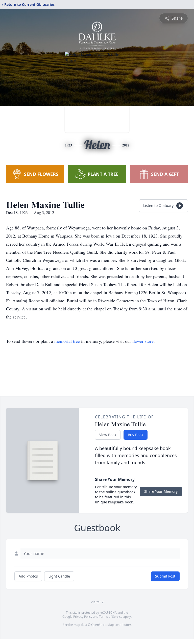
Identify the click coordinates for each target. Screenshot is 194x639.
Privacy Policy (82, 616)
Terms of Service (111, 616)
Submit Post (165, 576)
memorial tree (67, 341)
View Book (107, 434)
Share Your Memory (161, 491)
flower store (143, 341)
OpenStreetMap (102, 625)
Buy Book (135, 434)
